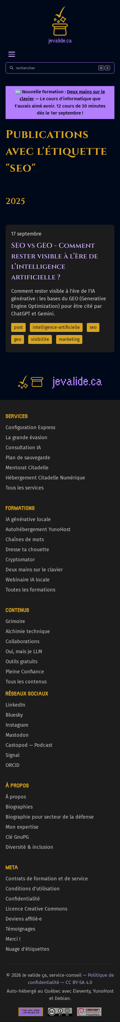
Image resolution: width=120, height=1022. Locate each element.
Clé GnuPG (17, 837)
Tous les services (25, 488)
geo (17, 339)
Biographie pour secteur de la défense (50, 817)
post (18, 327)
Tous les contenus (26, 682)
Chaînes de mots (25, 539)
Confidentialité (23, 899)
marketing (69, 339)
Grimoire (15, 621)
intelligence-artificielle (56, 327)
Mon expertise (22, 827)
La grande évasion (26, 437)
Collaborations (22, 641)
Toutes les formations (30, 590)
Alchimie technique (28, 631)
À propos (16, 797)
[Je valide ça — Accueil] (60, 25)
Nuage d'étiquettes (27, 949)
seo (93, 327)
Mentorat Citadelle (27, 468)
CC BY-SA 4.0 (79, 982)
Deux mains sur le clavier (34, 570)
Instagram (17, 725)
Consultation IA (23, 448)
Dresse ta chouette (27, 549)
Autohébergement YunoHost (38, 529)
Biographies (19, 807)
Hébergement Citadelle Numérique (45, 478)
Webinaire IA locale (28, 580)
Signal (13, 755)
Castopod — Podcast (29, 745)
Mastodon (17, 735)
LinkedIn (15, 705)
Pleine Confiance (25, 672)
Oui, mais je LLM (24, 651)
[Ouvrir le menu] (12, 54)
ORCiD (13, 765)
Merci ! (13, 939)
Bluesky (14, 715)
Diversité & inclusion (29, 847)
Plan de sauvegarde (28, 458)
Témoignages (20, 929)
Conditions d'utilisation (33, 889)
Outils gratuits (21, 662)
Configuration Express (30, 427)
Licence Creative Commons (36, 909)
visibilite (40, 339)
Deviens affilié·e (24, 919)
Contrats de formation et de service (47, 879)
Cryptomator (20, 560)
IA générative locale (28, 519)
